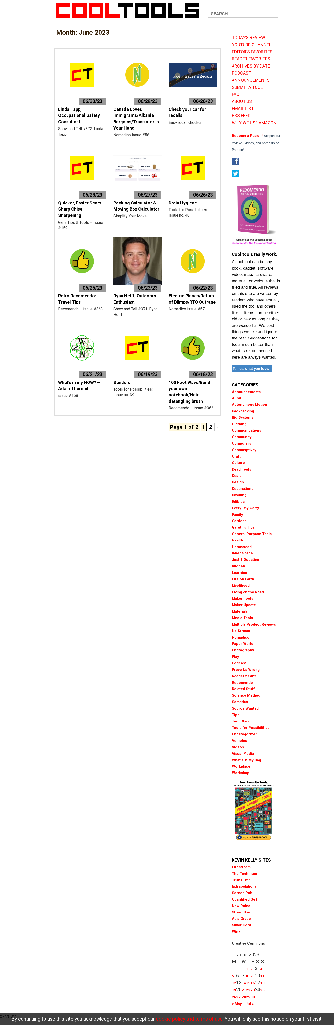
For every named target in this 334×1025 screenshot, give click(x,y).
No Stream (241, 631)
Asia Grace (241, 918)
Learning (239, 572)
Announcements (246, 392)
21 (244, 990)
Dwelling (239, 495)
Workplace (241, 766)
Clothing (239, 424)
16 (252, 983)
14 (244, 983)
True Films (241, 880)
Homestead (242, 547)
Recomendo (242, 682)
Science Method (246, 695)
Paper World (242, 644)
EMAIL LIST (243, 108)
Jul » (249, 1004)
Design (238, 482)
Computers (241, 443)
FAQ (235, 94)
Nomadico (240, 637)
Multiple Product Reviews (254, 624)
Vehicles (239, 740)
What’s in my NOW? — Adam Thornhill (79, 385)
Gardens (239, 521)
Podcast (239, 663)
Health (237, 540)
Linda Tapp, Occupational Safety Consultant (79, 115)
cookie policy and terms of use (189, 1019)
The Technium (244, 873)
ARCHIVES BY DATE (251, 66)
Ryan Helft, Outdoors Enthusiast (134, 299)
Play (235, 656)
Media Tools (242, 618)
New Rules (241, 906)
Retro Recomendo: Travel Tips (77, 299)
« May (237, 1004)
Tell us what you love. (251, 368)
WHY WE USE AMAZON (254, 122)
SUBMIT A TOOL (247, 87)
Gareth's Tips (243, 527)
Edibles (238, 501)
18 (262, 983)
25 (262, 990)
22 (248, 990)
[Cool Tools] (130, 10)
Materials (240, 611)
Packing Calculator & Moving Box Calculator (136, 206)
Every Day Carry (245, 508)
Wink (236, 931)
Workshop (240, 773)
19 (234, 990)
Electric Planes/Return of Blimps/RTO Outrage (192, 299)
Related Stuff (243, 689)
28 (244, 997)
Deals (236, 475)
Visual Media (243, 753)
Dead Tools (241, 469)
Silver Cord (241, 925)
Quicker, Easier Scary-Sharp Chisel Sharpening (80, 209)
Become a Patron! (247, 136)
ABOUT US (242, 101)
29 (248, 997)
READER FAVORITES (251, 58)
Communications (246, 430)
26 (234, 997)
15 (248, 983)
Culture (238, 463)
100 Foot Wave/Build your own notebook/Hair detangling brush (189, 392)
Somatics (240, 702)
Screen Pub (242, 893)
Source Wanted (245, 708)
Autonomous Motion (249, 404)
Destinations (242, 488)
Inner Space (242, 553)
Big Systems (242, 417)
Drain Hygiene (183, 202)
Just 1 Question (245, 559)
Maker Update (244, 605)
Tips (235, 715)
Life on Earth (243, 579)
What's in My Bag (246, 760)
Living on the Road (248, 592)
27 (238, 997)
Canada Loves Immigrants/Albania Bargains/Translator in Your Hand (136, 119)
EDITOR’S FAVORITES (252, 51)
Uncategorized (244, 734)
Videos (238, 747)
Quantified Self (245, 899)
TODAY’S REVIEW (248, 37)
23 (252, 990)
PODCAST (241, 73)
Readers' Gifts (244, 676)
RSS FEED (241, 115)
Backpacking (243, 411)
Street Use (241, 912)
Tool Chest (241, 721)
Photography (243, 650)
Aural (236, 398)
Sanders (121, 382)
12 (234, 983)
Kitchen (238, 566)
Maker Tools (242, 598)
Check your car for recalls (187, 112)
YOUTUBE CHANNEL (251, 44)
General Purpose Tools (252, 534)
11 (262, 976)
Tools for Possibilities (250, 727)
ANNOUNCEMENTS (251, 80)
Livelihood (241, 585)
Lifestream (241, 867)
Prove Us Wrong (246, 669)
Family (237, 514)
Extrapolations (244, 886)
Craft (236, 456)
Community (242, 437)
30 (252, 997)
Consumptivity (244, 450)
